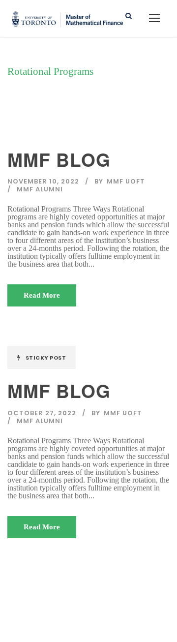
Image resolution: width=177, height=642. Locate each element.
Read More (42, 295)
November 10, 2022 (43, 181)
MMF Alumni (40, 189)
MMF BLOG (59, 159)
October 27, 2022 (41, 413)
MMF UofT (126, 181)
